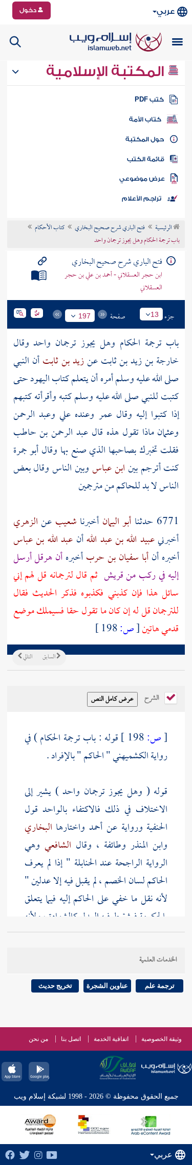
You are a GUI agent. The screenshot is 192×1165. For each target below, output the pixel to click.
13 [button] (155, 314)
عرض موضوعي (142, 178)
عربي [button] (166, 11)
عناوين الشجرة (107, 985)
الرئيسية (164, 228)
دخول (28, 10)
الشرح (152, 697)
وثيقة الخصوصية (161, 1039)
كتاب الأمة (145, 119)
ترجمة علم (160, 985)
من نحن (38, 1039)
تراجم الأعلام (141, 198)
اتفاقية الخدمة (111, 1039)
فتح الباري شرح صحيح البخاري (110, 228)
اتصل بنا (71, 1039)
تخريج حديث (55, 985)
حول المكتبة (144, 139)
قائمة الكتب (145, 159)
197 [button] (84, 316)
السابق (49, 657)
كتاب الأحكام (50, 228)
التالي (27, 657)
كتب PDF (149, 99)
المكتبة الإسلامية (106, 71)
